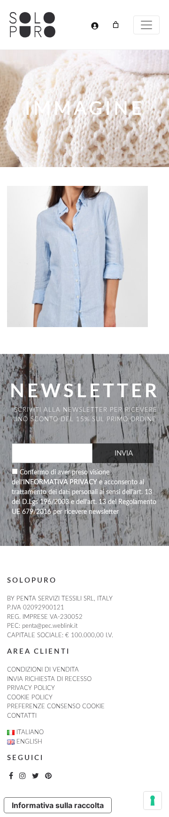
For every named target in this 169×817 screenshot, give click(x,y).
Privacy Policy (31, 688)
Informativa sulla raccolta (58, 805)
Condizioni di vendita (43, 670)
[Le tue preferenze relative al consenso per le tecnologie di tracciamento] (152, 800)
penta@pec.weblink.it (49, 626)
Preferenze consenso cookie (56, 707)
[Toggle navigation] (146, 25)
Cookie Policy (30, 698)
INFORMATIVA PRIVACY (60, 482)
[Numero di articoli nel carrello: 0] (116, 24)
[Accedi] (94, 25)
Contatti (22, 716)
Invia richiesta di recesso (49, 679)
